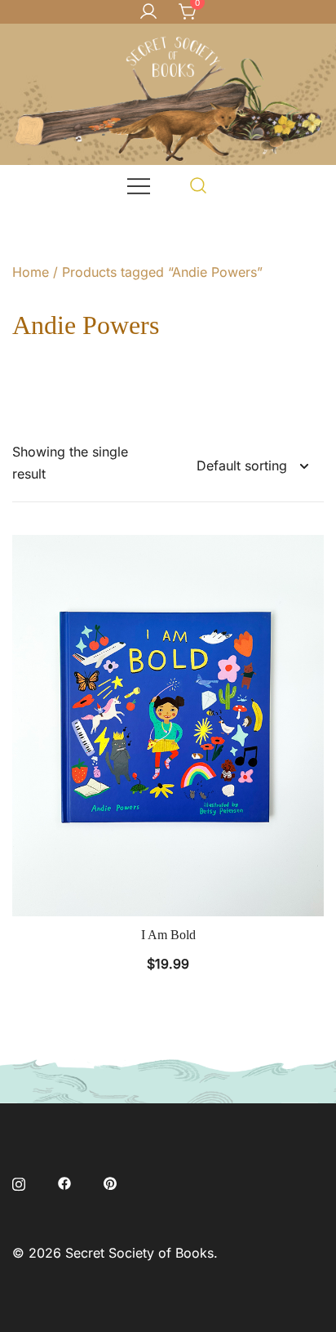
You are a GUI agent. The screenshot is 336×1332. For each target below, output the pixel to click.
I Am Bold (168, 935)
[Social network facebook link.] (64, 1182)
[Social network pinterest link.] (110, 1182)
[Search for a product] (198, 185)
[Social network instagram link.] (18, 1182)
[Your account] (148, 12)
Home (30, 272)
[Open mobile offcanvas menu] (138, 185)
